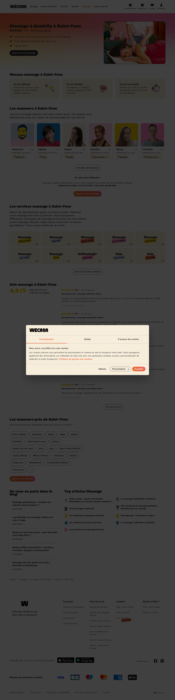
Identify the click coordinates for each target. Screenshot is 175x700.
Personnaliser (119, 369)
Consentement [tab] (46, 339)
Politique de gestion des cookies (75, 359)
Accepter (139, 369)
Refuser (102, 369)
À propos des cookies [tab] (128, 339)
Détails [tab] (87, 339)
